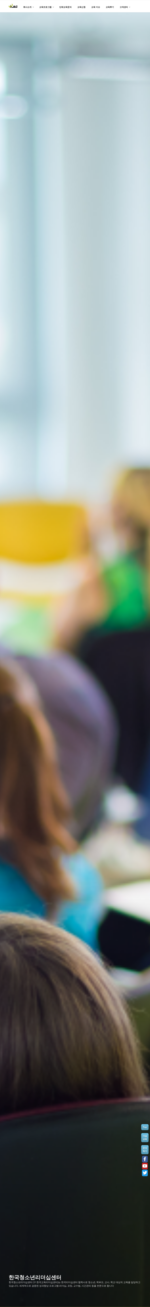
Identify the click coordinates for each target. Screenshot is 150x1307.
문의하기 (145, 1149)
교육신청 (81, 7)
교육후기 (110, 7)
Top (145, 1127)
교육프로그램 (45, 7)
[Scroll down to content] (146, 4)
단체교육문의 (65, 7)
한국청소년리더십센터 (35, 1277)
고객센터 (124, 7)
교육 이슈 (95, 7)
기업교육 (145, 1137)
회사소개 (27, 7)
